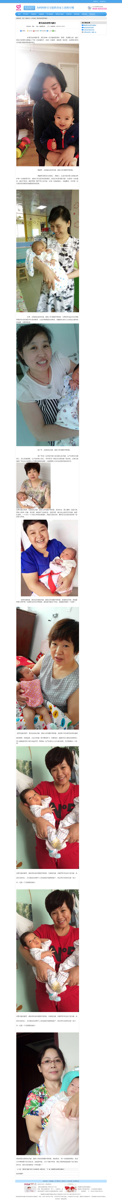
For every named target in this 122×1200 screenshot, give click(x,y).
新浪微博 (37, 31)
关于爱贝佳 (57, 1181)
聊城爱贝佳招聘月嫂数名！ (58, 1169)
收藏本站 (95, 1)
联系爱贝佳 (103, 1)
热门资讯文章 (86, 22)
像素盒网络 (64, 1199)
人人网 (50, 31)
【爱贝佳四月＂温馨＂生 (90, 32)
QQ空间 (30, 31)
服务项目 (45, 1181)
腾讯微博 (43, 31)
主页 (23, 18)
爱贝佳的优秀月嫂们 (89, 27)
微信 (55, 31)
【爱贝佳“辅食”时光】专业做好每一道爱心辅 (33, 1169)
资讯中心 (27, 18)
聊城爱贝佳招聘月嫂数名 (90, 25)
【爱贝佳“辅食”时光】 (89, 29)
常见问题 (69, 1181)
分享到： (24, 31)
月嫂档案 (51, 1181)
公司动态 (33, 18)
